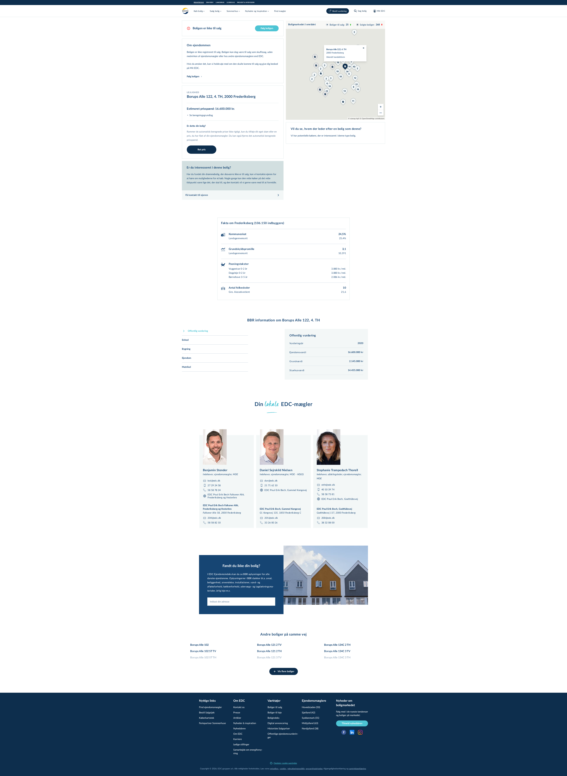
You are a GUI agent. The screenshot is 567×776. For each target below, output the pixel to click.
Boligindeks (273, 717)
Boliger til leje (275, 712)
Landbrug (220, 2)
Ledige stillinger (241, 744)
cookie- (283, 768)
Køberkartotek (206, 717)
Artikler (237, 717)
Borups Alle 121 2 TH (269, 651)
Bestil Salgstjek (207, 712)
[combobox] (241, 601)
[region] (335, 70)
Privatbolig (199, 2)
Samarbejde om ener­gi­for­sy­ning (247, 751)
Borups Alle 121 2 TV (269, 645)
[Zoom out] (381, 113)
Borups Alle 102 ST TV (203, 651)
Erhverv (209, 2)
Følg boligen (267, 28)
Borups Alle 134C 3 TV (337, 651)
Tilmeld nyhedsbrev (352, 723)
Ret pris (202, 149)
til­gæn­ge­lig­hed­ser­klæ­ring (335, 768)
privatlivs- (274, 768)
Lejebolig (231, 2)
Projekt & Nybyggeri (246, 2)
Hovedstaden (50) (311, 707)
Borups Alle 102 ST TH (203, 657)
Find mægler (280, 11)
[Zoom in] (381, 107)
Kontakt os (239, 707)
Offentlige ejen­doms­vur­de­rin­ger (283, 735)
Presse (236, 712)
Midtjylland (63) (310, 723)
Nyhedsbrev (239, 728)
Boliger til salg (275, 707)
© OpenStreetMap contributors (372, 118)
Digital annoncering (278, 723)
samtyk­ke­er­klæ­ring (357, 768)
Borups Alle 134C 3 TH (337, 657)
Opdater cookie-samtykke (285, 763)
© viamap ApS (353, 118)
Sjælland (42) (308, 712)
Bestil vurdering (339, 11)
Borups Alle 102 (199, 645)
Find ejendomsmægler (210, 707)
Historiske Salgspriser (279, 728)
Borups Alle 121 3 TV (269, 657)
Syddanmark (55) (310, 717)
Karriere (237, 739)
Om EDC (237, 733)
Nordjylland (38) (310, 728)
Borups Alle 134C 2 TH (337, 645)
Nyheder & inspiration (244, 723)
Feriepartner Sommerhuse (212, 723)
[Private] (185, 10)
